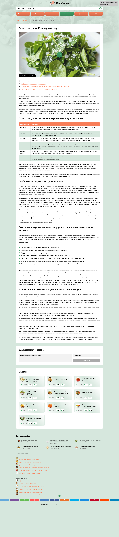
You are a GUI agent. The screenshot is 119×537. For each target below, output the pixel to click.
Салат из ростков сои (60, 379)
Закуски (52, 14)
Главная (18, 20)
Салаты (66, 14)
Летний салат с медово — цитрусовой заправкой (90, 405)
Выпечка (37, 14)
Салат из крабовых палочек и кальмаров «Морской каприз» (33, 379)
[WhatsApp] (24, 500)
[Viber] (14, 500)
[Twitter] (74, 500)
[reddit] (104, 500)
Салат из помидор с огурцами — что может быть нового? (33, 392)
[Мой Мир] (84, 500)
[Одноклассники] (64, 500)
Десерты (81, 14)
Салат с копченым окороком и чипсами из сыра (33, 418)
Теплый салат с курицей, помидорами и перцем (61, 392)
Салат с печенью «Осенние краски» (62, 405)
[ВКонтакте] (44, 500)
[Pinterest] (94, 500)
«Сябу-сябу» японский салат (89, 379)
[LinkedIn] (114, 500)
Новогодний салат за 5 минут (33, 405)
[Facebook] (54, 500)
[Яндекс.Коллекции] (34, 500)
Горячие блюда (23, 14)
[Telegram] (4, 500)
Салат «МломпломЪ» (88, 392)
